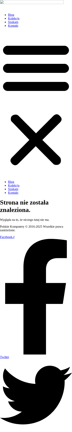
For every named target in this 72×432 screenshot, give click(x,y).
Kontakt (13, 25)
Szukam (13, 22)
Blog (11, 14)
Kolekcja (13, 18)
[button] (36, 104)
